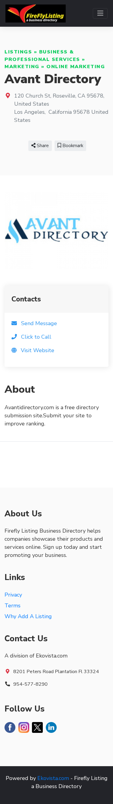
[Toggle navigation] (100, 13)
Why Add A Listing (28, 616)
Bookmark (72, 145)
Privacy (13, 594)
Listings (18, 52)
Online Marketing (75, 66)
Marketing (22, 66)
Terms (12, 605)
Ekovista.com (53, 778)
